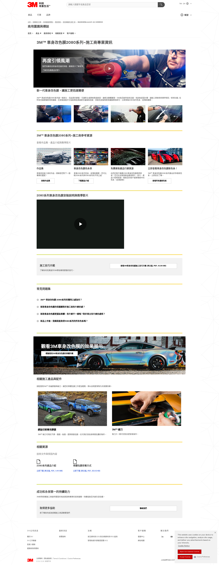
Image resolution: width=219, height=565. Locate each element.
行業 (39, 15)
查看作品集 (45, 181)
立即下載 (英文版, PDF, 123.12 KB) (86, 471)
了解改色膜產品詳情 (50, 70)
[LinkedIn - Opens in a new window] (162, 537)
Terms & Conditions (59, 558)
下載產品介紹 (83, 181)
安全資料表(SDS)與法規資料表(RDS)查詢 (102, 537)
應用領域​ (47, 33)
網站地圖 (141, 540)
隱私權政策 (48, 558)
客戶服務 (70, 33)
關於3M (30, 537)
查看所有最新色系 (159, 181)
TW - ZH (182, 4)
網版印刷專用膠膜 (47, 430)
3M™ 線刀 (117, 430)
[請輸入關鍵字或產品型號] (161, 4)
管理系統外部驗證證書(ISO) (98, 540)
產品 (30, 15)
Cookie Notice (184, 546)
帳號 (186, 15)
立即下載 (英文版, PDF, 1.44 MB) (50, 471)
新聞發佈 (62, 537)
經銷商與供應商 (33, 548)
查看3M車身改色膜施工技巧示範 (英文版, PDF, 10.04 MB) (143, 266)
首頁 (29, 33)
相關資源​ (58, 33)
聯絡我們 (143, 508)
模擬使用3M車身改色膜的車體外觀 (59, 354)
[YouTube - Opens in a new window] (172, 537)
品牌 (48, 15)
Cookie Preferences (74, 558)
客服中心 (141, 537)
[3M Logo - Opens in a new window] (42, 4)
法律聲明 (39, 558)
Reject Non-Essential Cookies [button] (189, 551)
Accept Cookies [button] (185, 557)
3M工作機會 (31, 540)
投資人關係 (31, 544)
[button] (202, 557)
